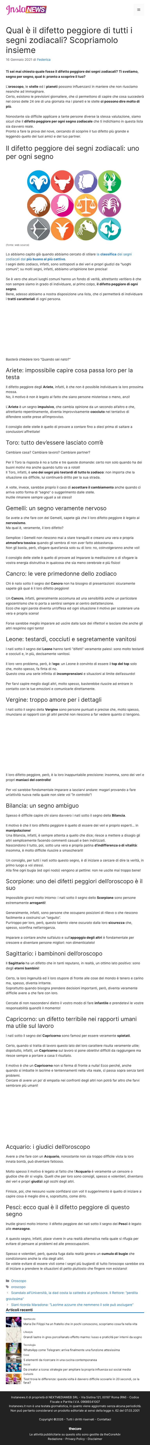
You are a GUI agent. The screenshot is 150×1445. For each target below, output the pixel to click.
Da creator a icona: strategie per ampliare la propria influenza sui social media (77, 1369)
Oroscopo (18, 1281)
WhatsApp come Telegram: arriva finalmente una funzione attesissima (71, 1350)
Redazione (55, 1439)
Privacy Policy (75, 1439)
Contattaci (104, 1419)
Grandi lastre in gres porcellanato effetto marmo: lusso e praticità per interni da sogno (82, 1337)
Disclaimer (95, 1439)
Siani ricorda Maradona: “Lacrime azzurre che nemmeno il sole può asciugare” (72, 1305)
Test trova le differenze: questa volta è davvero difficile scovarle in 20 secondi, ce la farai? (81, 1380)
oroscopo (18, 1287)
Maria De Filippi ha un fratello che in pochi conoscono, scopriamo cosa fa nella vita (80, 1324)
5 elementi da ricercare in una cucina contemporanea (60, 1360)
